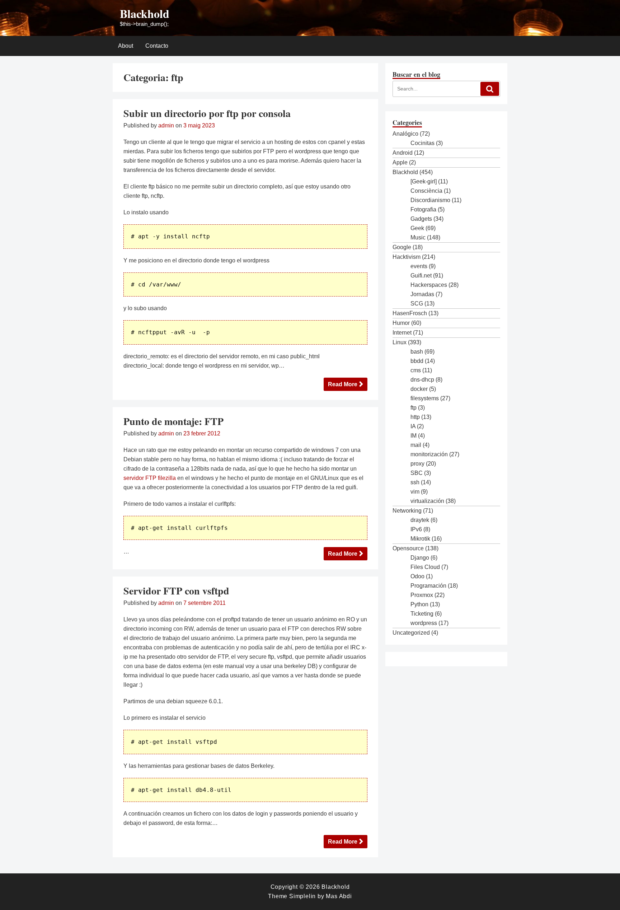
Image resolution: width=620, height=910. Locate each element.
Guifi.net (421, 275)
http (415, 417)
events (418, 266)
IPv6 (416, 529)
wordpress (423, 623)
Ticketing (421, 614)
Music (418, 237)
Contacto (156, 46)
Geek (417, 228)
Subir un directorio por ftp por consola (207, 113)
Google (402, 247)
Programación (428, 586)
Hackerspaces (428, 285)
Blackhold (144, 13)
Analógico (405, 134)
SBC (416, 473)
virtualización (427, 501)
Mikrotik (420, 539)
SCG (416, 303)
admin (166, 125)
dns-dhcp (422, 380)
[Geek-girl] (423, 181)
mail (415, 445)
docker (419, 389)
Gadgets (421, 219)
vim (414, 492)
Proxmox (421, 595)
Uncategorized (411, 633)
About (125, 46)
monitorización (429, 454)
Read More (342, 384)
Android (403, 153)
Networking (407, 511)
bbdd (416, 361)
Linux (400, 342)
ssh (414, 482)
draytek (419, 520)
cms (415, 370)
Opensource (408, 548)
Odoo (417, 576)
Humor (401, 323)
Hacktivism (407, 257)
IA (412, 426)
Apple (400, 162)
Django (419, 558)
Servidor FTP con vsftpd (176, 590)
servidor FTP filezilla (149, 478)
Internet (402, 333)
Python (419, 604)
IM (413, 436)
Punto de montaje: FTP (173, 421)
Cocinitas (422, 143)
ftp (413, 408)
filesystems (424, 398)
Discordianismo (430, 200)
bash (416, 352)
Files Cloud (425, 567)
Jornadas (422, 294)
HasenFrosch (410, 313)
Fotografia (423, 209)
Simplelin (302, 896)
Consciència (426, 191)
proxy (417, 464)
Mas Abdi (339, 896)
